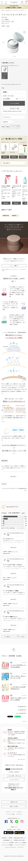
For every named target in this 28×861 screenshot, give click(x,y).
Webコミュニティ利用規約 (20, 842)
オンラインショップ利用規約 (8, 842)
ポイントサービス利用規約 (7, 845)
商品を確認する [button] (6, 163)
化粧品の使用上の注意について (20, 838)
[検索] (5, 2)
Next (24, 42)
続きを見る (13, 476)
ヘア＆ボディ (19, 812)
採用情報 (10, 838)
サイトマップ (20, 847)
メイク (13, 812)
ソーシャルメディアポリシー (20, 845)
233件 (8, 26)
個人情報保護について (7, 840)
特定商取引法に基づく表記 (19, 840)
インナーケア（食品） (10, 814)
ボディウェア (19, 814)
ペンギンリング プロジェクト (11, 847)
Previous (3, 42)
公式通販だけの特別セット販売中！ (14, 6)
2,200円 (4, 75)
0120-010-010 (16, 769)
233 (23, 513)
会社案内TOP (4, 838)
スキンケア (8, 812)
